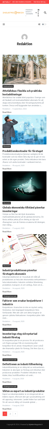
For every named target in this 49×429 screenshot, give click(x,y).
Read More (7, 112)
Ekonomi (6, 146)
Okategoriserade (9, 296)
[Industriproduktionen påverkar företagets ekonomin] (24, 249)
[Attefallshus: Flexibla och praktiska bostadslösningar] (24, 69)
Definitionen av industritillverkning (22, 364)
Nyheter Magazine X (35, 424)
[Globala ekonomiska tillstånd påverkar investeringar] (24, 186)
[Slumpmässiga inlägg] (39, 24)
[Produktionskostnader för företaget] (24, 129)
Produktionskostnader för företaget (23, 150)
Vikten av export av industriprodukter (24, 390)
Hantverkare (8, 86)
